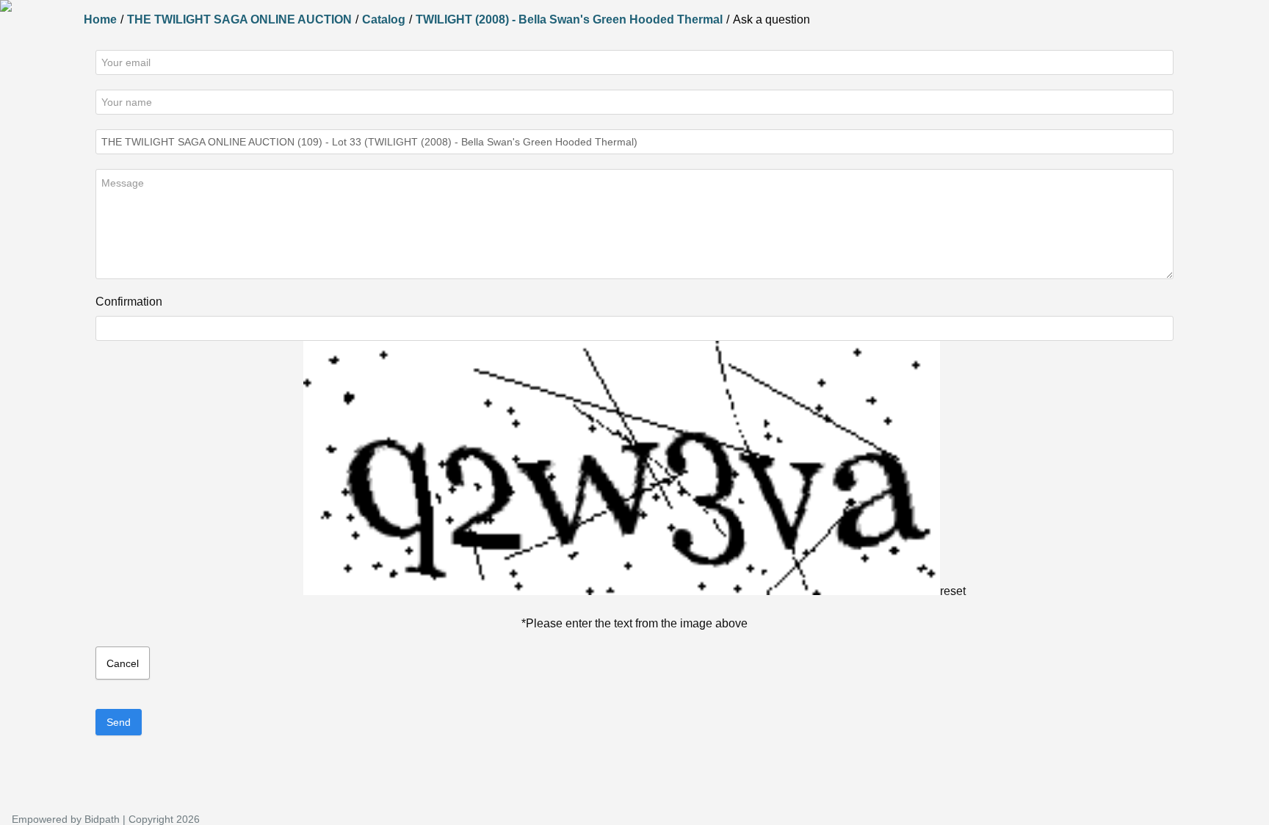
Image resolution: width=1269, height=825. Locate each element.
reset (953, 591)
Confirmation (128, 301)
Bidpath (102, 819)
